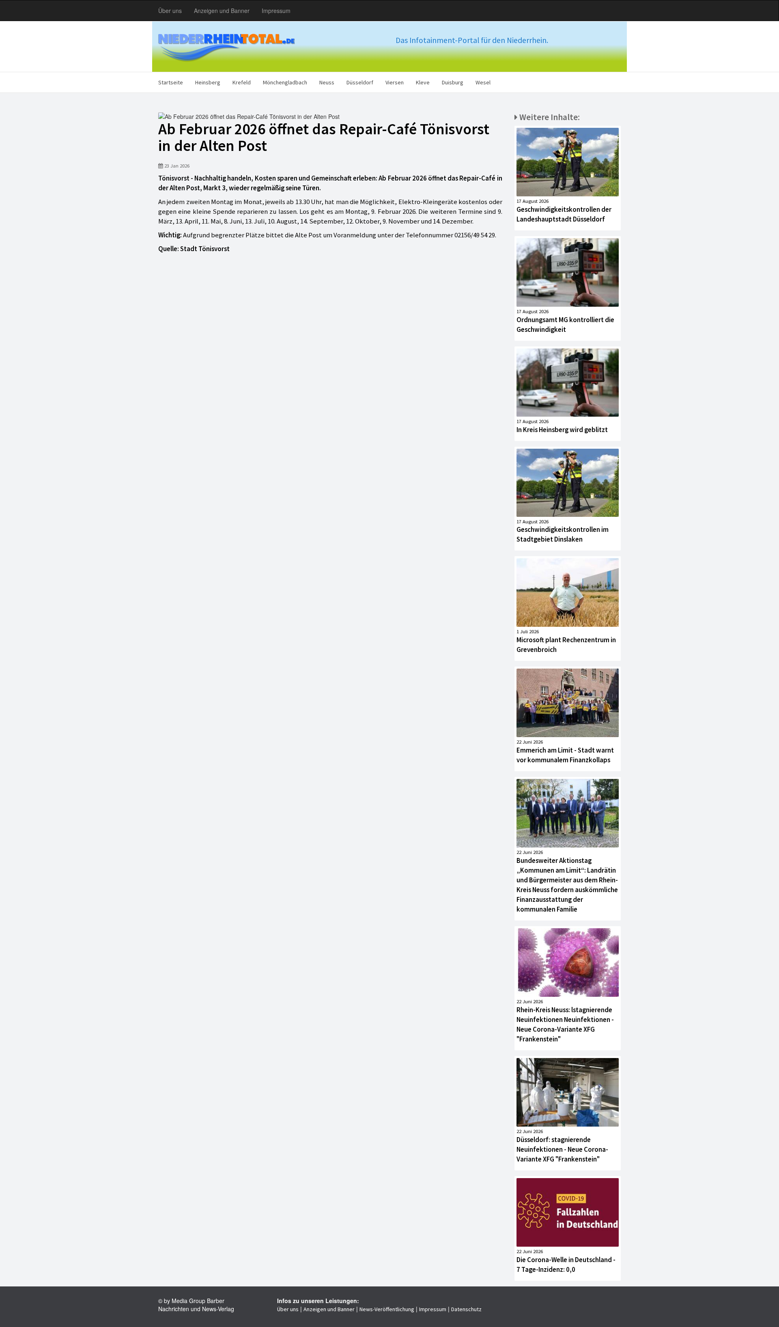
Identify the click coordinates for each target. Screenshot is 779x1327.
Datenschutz (466, 1309)
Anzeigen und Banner (222, 10)
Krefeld (241, 82)
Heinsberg (207, 82)
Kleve (423, 82)
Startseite (170, 82)
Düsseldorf (359, 82)
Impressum (276, 10)
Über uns (170, 10)
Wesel (483, 82)
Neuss (326, 82)
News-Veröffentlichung (386, 1309)
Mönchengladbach (285, 82)
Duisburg (452, 82)
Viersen (394, 82)
